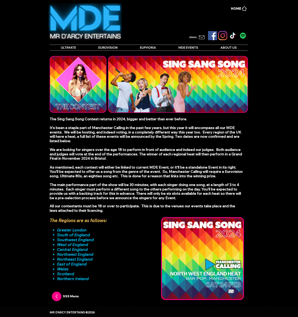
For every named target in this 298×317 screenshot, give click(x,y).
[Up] (56, 296)
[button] (238, 294)
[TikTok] (232, 35)
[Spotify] (243, 35)
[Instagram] (222, 35)
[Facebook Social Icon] (212, 35)
